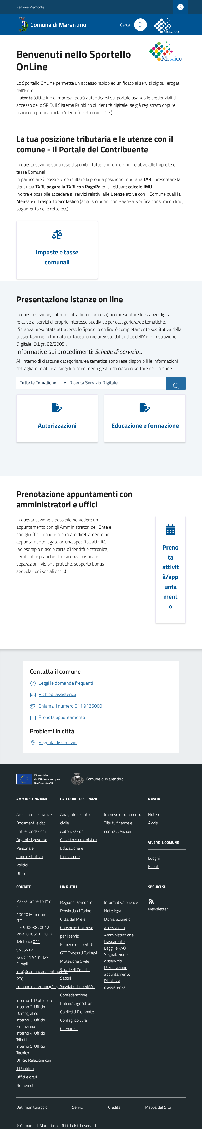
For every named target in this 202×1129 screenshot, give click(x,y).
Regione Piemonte (30, 7)
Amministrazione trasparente (119, 938)
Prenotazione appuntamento (117, 970)
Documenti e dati (31, 823)
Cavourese (69, 1028)
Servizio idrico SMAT (77, 986)
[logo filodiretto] (169, 24)
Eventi (153, 866)
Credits (114, 1107)
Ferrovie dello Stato (77, 944)
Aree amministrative (34, 814)
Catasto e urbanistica (78, 839)
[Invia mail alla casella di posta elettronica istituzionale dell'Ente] (42, 971)
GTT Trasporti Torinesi (78, 953)
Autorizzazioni (72, 831)
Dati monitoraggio (31, 1107)
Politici (22, 865)
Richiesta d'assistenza (114, 983)
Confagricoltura (73, 1020)
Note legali (113, 911)
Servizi (77, 1107)
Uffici (20, 873)
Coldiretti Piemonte (77, 1012)
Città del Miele (72, 919)
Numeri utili (26, 1085)
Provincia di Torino (75, 911)
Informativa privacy (121, 902)
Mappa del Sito (158, 1107)
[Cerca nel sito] (140, 24)
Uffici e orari (26, 1077)
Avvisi (153, 823)
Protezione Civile (74, 961)
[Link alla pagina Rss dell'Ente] (151, 901)
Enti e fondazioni (31, 831)
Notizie (154, 814)
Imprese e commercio (122, 814)
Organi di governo (31, 839)
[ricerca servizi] (176, 383)
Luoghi (154, 858)
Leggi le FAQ (115, 948)
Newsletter (158, 909)
